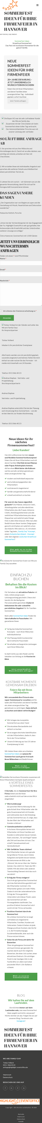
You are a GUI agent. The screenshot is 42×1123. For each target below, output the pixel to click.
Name (3, 258)
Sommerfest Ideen (20, 616)
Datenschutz (7, 1077)
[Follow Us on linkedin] (11, 1088)
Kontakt (21, 1121)
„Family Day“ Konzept (26, 531)
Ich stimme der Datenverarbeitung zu (20, 311)
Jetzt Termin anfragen (18, 101)
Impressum (7, 1075)
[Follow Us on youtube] (24, 1088)
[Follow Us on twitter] (17, 1088)
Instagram (21, 1021)
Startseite (21, 1114)
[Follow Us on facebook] (5, 1088)
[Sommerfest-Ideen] (20, 1101)
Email (3, 269)
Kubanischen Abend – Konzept (22, 534)
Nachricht (5, 280)
